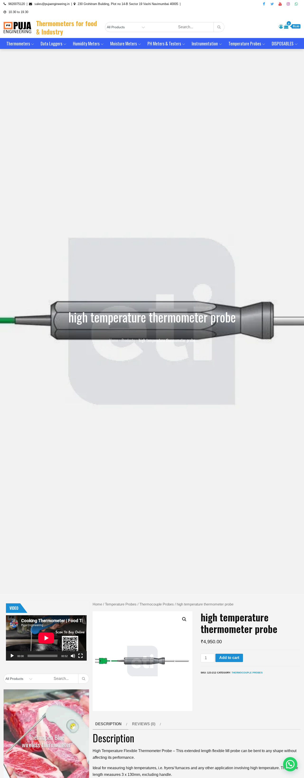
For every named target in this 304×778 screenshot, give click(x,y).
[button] (184, 619)
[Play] (12, 655)
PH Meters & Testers (164, 43)
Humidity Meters (86, 43)
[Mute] (73, 655)
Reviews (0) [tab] (143, 724)
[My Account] (281, 26)
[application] (46, 638)
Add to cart (229, 658)
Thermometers (18, 43)
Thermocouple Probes (156, 604)
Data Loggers (51, 43)
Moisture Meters (123, 43)
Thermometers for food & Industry (66, 27)
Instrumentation (205, 43)
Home (97, 604)
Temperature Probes (244, 43)
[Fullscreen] (80, 655)
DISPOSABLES (283, 43)
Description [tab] (108, 724)
